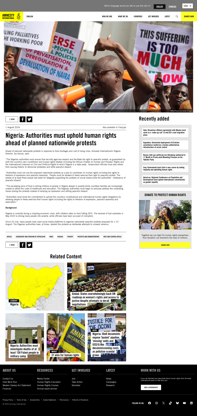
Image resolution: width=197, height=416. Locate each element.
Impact (54, 351)
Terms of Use (21, 400)
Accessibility (35, 400)
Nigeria (60, 237)
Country (13, 301)
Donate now (165, 245)
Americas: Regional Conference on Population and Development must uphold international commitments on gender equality (164, 179)
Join (73, 378)
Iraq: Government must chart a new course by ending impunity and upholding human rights (163, 168)
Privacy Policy (8, 400)
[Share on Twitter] (29, 119)
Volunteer (76, 385)
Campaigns (111, 382)
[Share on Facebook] (22, 119)
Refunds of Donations (80, 400)
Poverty (70, 237)
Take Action (77, 382)
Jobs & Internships (151, 387)
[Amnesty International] (11, 16)
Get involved (81, 370)
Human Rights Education (49, 382)
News (51, 237)
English (159, 6)
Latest (110, 370)
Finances (7, 388)
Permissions (64, 400)
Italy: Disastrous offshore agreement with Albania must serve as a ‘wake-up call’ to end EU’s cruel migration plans (164, 132)
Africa (9, 237)
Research (110, 385)
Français (172, 6)
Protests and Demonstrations (88, 237)
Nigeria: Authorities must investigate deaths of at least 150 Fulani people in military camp (24, 351)
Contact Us (8, 378)
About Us (9, 370)
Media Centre (43, 378)
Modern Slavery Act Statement (17, 385)
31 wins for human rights (65, 355)
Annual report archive (47, 388)
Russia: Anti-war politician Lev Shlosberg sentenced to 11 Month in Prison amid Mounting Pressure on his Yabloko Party (164, 157)
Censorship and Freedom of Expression (30, 237)
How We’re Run (10, 382)
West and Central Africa (112, 237)
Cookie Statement (49, 400)
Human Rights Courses (47, 385)
